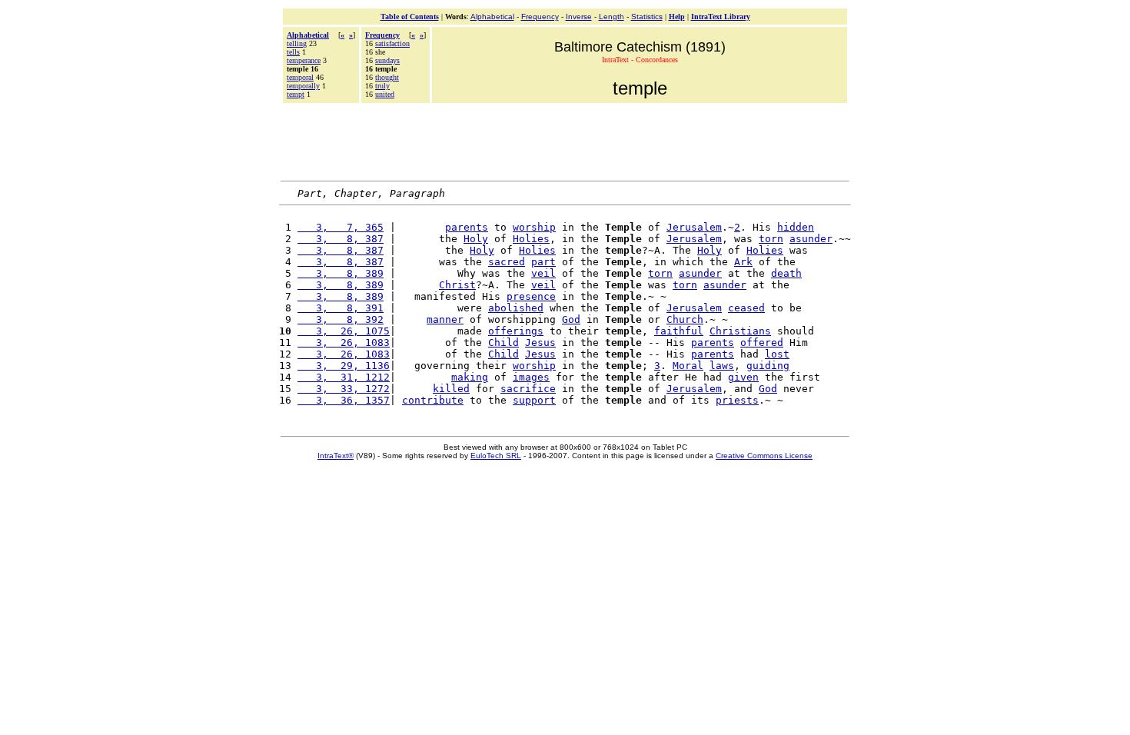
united (384, 94)
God (571, 319)
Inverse (579, 16)
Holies (531, 238)
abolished (515, 308)
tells (293, 52)
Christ (457, 285)
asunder (811, 238)
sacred (506, 262)
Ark (743, 262)
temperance (304, 60)
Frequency (540, 16)
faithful (678, 331)
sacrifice (528, 388)
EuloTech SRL (495, 455)
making (469, 377)
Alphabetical (492, 16)
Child (503, 342)
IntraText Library (720, 16)
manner (445, 319)
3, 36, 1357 (343, 400)
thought (387, 77)
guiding (767, 365)
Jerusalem (694, 227)
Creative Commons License (764, 455)
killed (451, 388)
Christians (740, 331)
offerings (515, 331)
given (743, 377)
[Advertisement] (565, 140)
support (534, 400)
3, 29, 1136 (343, 365)
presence (531, 296)
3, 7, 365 (340, 227)
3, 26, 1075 (343, 331)
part (543, 262)
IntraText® (335, 455)
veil (543, 273)
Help (677, 16)
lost (777, 354)
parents (466, 227)
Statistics (647, 16)
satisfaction (392, 43)
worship (534, 227)
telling (297, 43)
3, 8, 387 (340, 238)
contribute (433, 400)
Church (684, 319)
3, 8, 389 (340, 273)
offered (761, 342)
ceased (746, 308)
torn (771, 238)
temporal (300, 77)
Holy (476, 238)
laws (722, 365)
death (786, 273)
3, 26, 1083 (343, 342)
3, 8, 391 (340, 308)
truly (382, 85)
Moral (688, 365)
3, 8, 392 (340, 319)
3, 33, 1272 (343, 388)
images (531, 377)
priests (737, 400)
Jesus (540, 342)
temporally (303, 85)
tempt (295, 94)
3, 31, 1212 (343, 377)
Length (611, 16)
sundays (387, 60)
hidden (795, 227)
